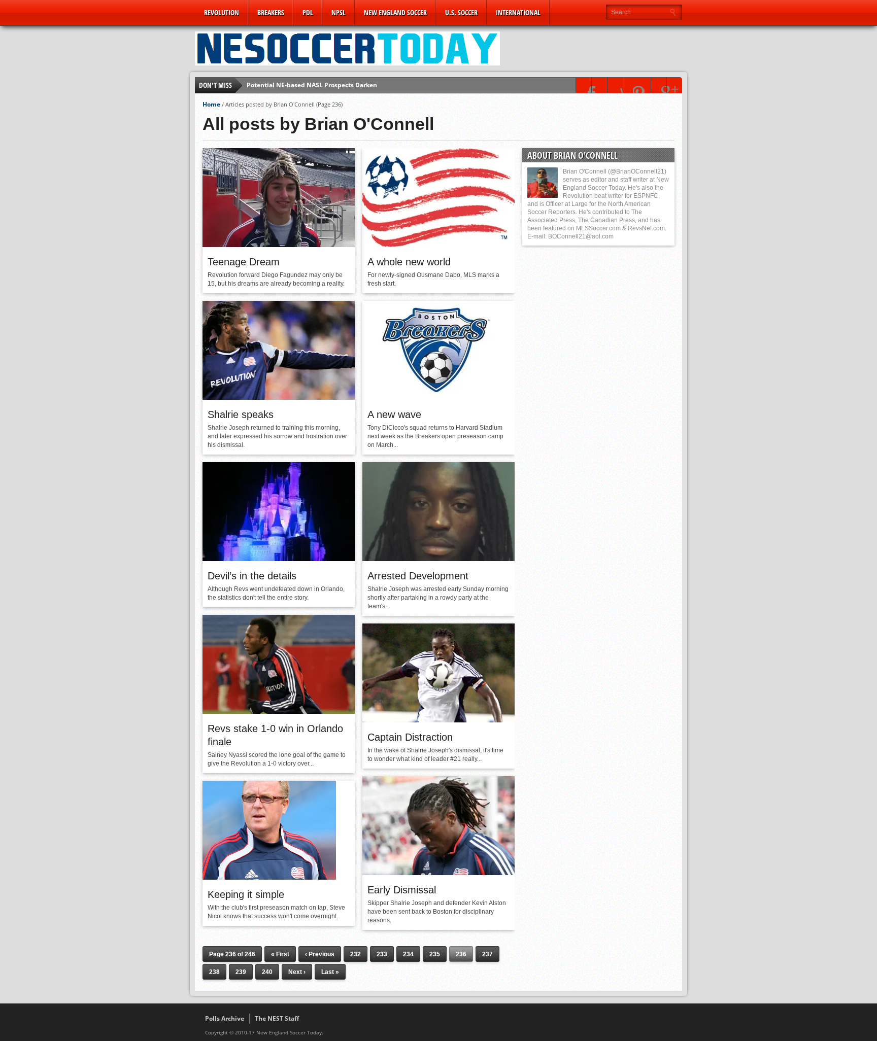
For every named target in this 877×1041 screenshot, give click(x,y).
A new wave (394, 414)
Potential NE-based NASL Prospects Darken (312, 85)
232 (355, 954)
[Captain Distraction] (438, 720)
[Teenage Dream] (279, 244)
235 (434, 954)
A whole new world (409, 261)
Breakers (270, 12)
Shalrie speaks (241, 414)
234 (408, 954)
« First (280, 954)
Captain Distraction (410, 737)
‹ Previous (319, 954)
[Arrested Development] (438, 558)
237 (487, 954)
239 (240, 972)
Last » (330, 972)
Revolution (221, 12)
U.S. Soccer (461, 12)
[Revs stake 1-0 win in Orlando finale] (279, 711)
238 (214, 972)
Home (211, 104)
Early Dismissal (401, 889)
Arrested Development (417, 575)
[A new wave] (438, 397)
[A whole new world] (438, 244)
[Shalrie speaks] (279, 397)
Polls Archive (224, 1018)
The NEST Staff (277, 1018)
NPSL (338, 12)
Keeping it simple (246, 894)
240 (267, 972)
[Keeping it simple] (269, 877)
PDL (307, 12)
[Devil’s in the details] (279, 558)
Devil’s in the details (252, 575)
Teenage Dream (244, 261)
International (518, 12)
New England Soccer (395, 12)
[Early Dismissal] (438, 873)
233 (382, 954)
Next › (297, 972)
